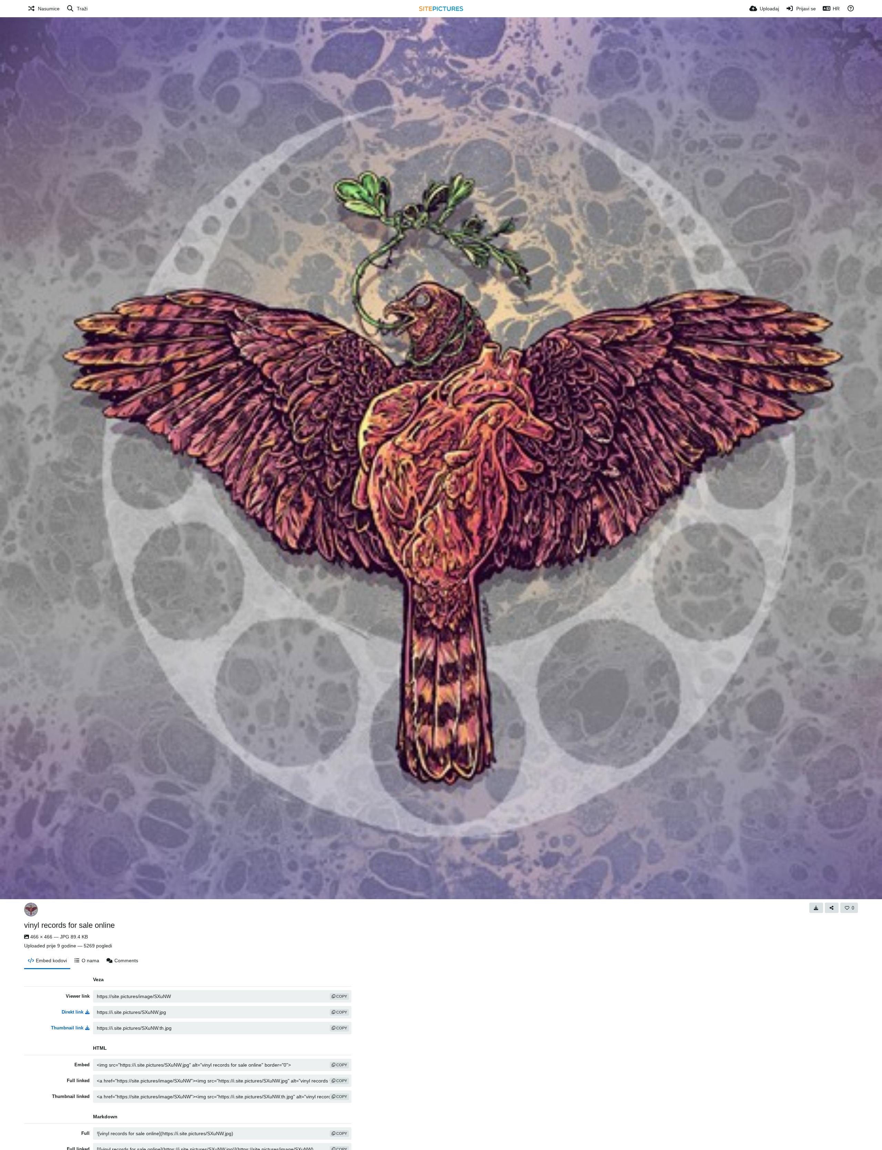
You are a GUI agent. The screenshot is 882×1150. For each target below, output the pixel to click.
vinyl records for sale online (69, 925)
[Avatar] (31, 909)
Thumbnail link (67, 1027)
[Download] (816, 908)
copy (341, 996)
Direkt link (72, 1012)
